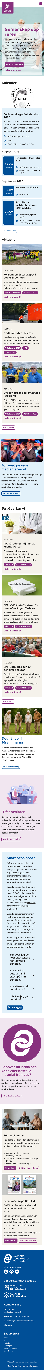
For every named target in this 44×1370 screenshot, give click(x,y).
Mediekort (10, 1348)
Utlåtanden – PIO (23, 565)
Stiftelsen (8, 1351)
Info (25, 348)
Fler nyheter (8, 427)
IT (4, 1340)
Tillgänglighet (11, 1366)
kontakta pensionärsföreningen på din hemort (21, 905)
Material (7, 1343)
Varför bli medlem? (14, 64)
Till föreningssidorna (28, 1168)
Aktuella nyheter (12, 293)
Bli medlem (10, 1168)
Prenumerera (10, 1240)
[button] (40, 3)
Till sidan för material (12, 1096)
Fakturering (8, 1325)
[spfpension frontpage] (7, 7)
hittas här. (30, 1321)
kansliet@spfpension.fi (12, 1312)
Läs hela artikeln (12, 297)
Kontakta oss (12, 1304)
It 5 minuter (10, 352)
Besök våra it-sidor (11, 839)
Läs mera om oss (13, 70)
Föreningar (8, 1346)
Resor (6, 1338)
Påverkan (9, 565)
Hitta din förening (11, 766)
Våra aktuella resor (11, 493)
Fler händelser (9, 231)
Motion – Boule (30, 293)
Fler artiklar (8, 701)
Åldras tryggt (15, 1008)
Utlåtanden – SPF (23, 626)
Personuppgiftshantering (28, 1366)
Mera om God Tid (28, 1240)
